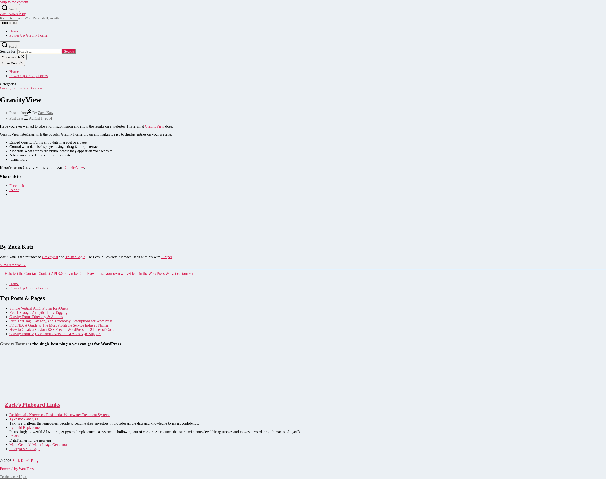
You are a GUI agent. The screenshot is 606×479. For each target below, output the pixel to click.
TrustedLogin (75, 257)
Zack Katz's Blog (13, 14)
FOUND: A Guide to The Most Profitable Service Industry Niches (59, 325)
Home (14, 31)
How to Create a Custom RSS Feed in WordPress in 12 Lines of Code (61, 330)
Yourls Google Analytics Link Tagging (38, 312)
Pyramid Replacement (25, 428)
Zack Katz (45, 113)
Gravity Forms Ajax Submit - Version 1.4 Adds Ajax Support (55, 334)
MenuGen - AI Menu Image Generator (38, 445)
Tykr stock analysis (23, 419)
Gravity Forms (11, 88)
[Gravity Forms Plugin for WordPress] (23, 395)
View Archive (13, 265)
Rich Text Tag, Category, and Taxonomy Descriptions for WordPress (60, 321)
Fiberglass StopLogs (24, 449)
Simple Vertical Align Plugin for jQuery (39, 308)
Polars (14, 436)
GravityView (32, 88)
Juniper (166, 257)
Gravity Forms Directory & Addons (36, 317)
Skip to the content (14, 2)
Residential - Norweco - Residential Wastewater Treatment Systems (59, 415)
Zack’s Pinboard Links (32, 405)
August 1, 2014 (40, 118)
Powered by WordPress (17, 469)
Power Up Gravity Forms (28, 35)
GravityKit (50, 257)
